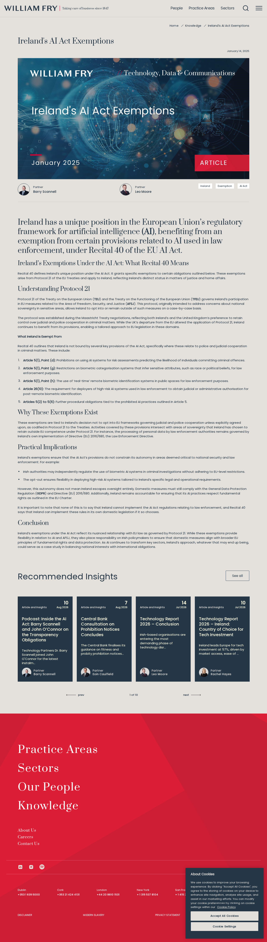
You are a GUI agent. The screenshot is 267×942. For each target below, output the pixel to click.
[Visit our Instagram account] (34, 867)
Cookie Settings (224, 926)
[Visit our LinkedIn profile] (23, 867)
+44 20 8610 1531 (108, 895)
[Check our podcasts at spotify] (42, 867)
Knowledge (193, 26)
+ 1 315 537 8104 (147, 895)
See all (237, 575)
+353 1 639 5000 (29, 895)
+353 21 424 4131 (68, 895)
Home (174, 26)
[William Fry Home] (56, 8)
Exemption (225, 186)
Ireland (205, 186)
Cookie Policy (226, 907)
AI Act (243, 186)
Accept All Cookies (224, 916)
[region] (224, 903)
